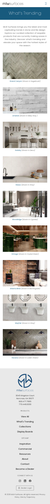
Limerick (15, 116)
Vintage (14, 254)
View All (25, 416)
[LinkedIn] (25, 481)
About (25, 458)
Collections (25, 426)
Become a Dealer (25, 468)
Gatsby (18, 150)
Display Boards (25, 431)
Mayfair (18, 323)
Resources (25, 454)
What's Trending (25, 421)
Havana (15, 358)
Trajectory (31, 497)
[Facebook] (30, 481)
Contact (25, 464)
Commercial (25, 448)
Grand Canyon (16, 81)
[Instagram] (19, 481)
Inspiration (25, 443)
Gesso (18, 185)
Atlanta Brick (15, 288)
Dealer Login (26, 488)
